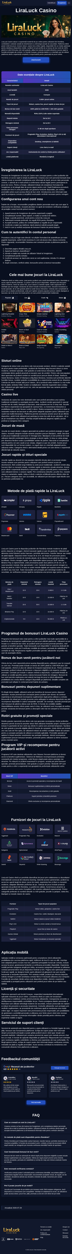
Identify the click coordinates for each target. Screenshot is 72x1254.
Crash (43, 298)
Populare (8, 298)
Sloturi (61, 298)
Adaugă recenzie (59, 1068)
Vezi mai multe (36, 1102)
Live (25, 298)
